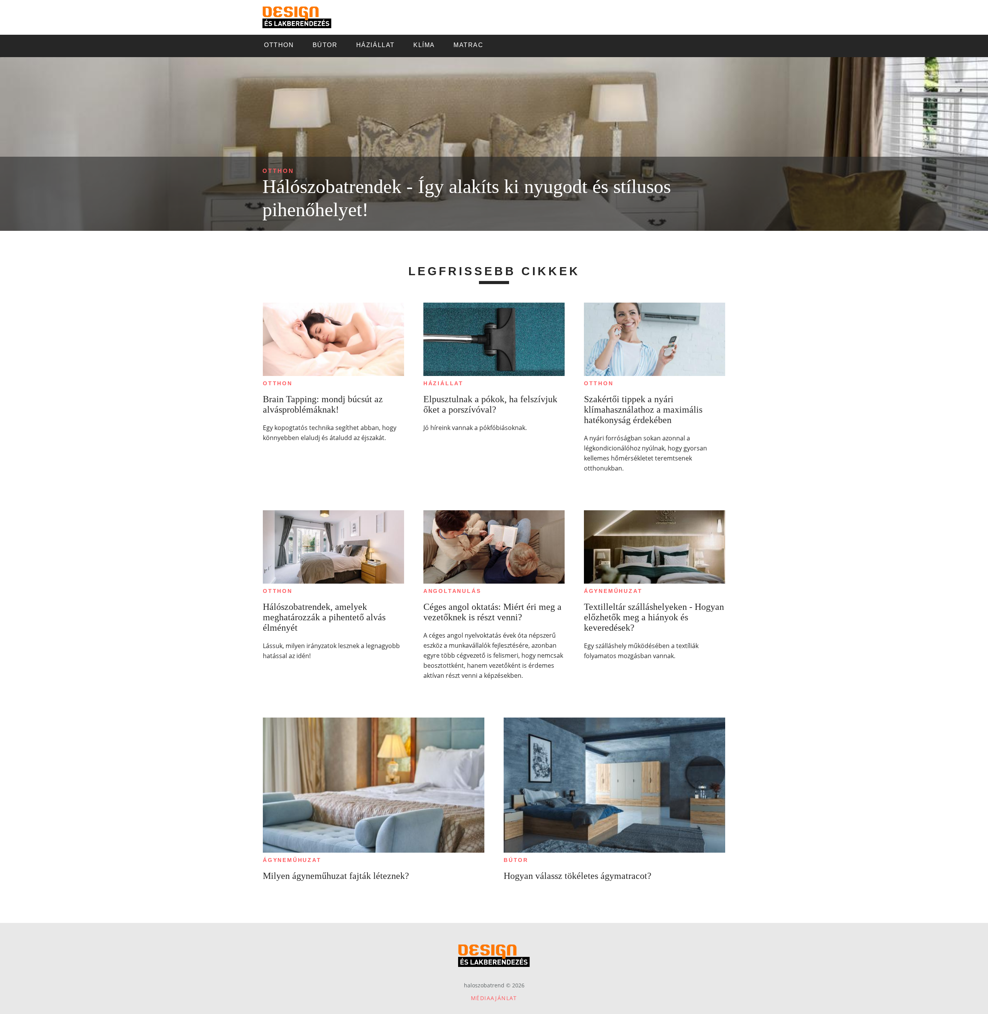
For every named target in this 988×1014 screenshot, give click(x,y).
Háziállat (443, 383)
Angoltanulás (452, 591)
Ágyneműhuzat (613, 591)
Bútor (516, 860)
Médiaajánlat (494, 998)
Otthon (278, 171)
